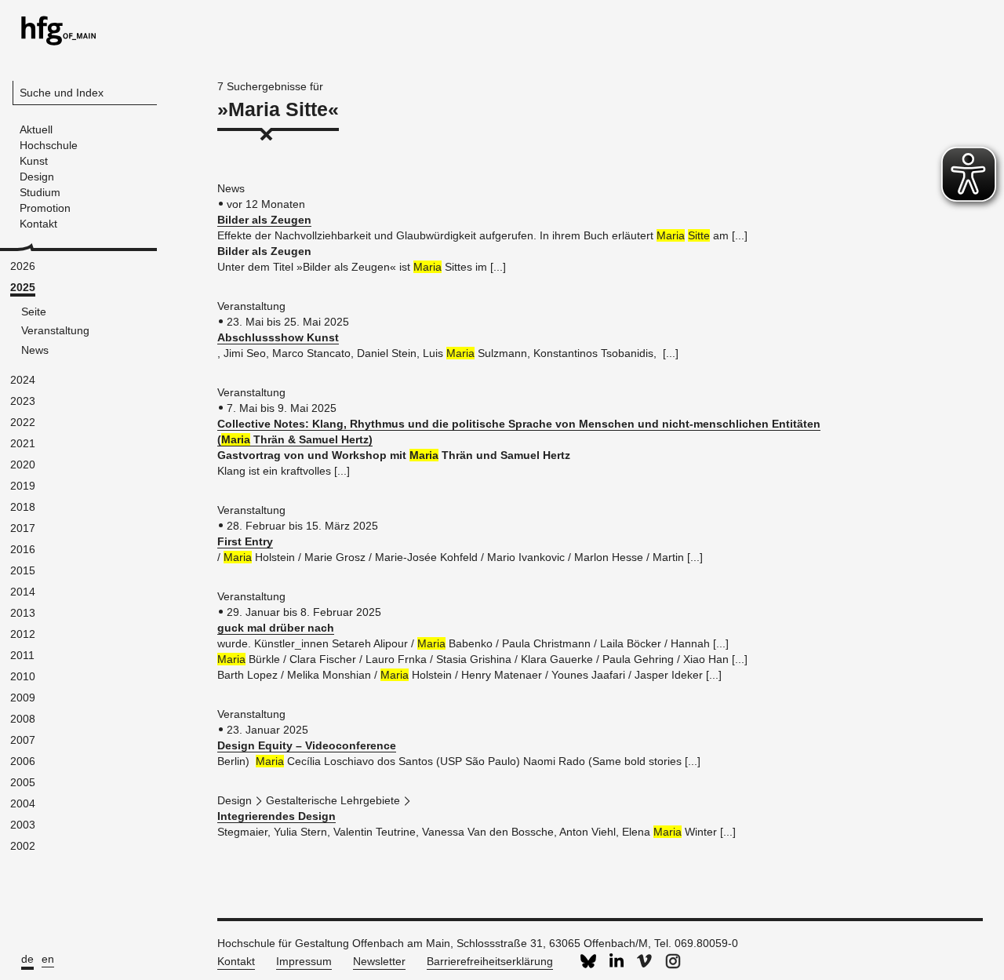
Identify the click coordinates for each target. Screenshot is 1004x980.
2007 (22, 740)
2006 (22, 761)
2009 (22, 697)
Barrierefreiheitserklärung (490, 961)
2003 (22, 824)
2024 (22, 379)
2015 (22, 570)
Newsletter (379, 961)
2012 (22, 634)
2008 (22, 718)
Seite (33, 311)
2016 (22, 549)
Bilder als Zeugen (264, 219)
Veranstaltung (55, 330)
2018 (22, 507)
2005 (22, 782)
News (35, 350)
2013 (22, 613)
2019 (22, 485)
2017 (22, 528)
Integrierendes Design (276, 816)
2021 (22, 443)
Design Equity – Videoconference (306, 745)
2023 (22, 401)
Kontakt (236, 961)
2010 (22, 676)
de (27, 959)
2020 (22, 464)
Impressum (304, 961)
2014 (22, 591)
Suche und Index (62, 92)
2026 (22, 266)
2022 (22, 422)
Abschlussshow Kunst (278, 337)
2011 (22, 655)
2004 (22, 803)
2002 (22, 846)
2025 (22, 287)
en (48, 959)
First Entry (245, 541)
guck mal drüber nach (275, 627)
